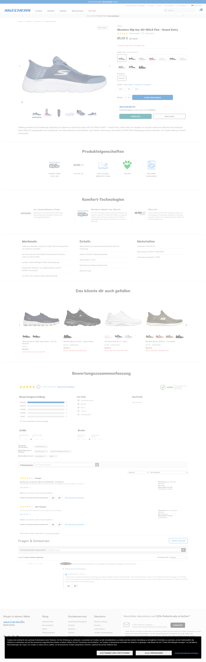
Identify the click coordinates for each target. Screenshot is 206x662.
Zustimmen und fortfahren (115, 653)
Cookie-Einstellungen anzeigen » (187, 653)
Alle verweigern (154, 653)
